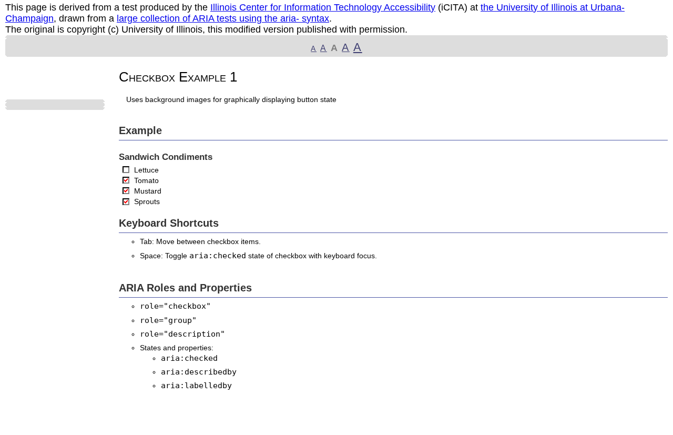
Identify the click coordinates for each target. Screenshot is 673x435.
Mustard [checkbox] (147, 191)
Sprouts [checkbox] (147, 201)
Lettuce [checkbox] (146, 170)
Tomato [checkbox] (146, 180)
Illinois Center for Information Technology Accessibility (322, 7)
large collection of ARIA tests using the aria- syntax (223, 18)
